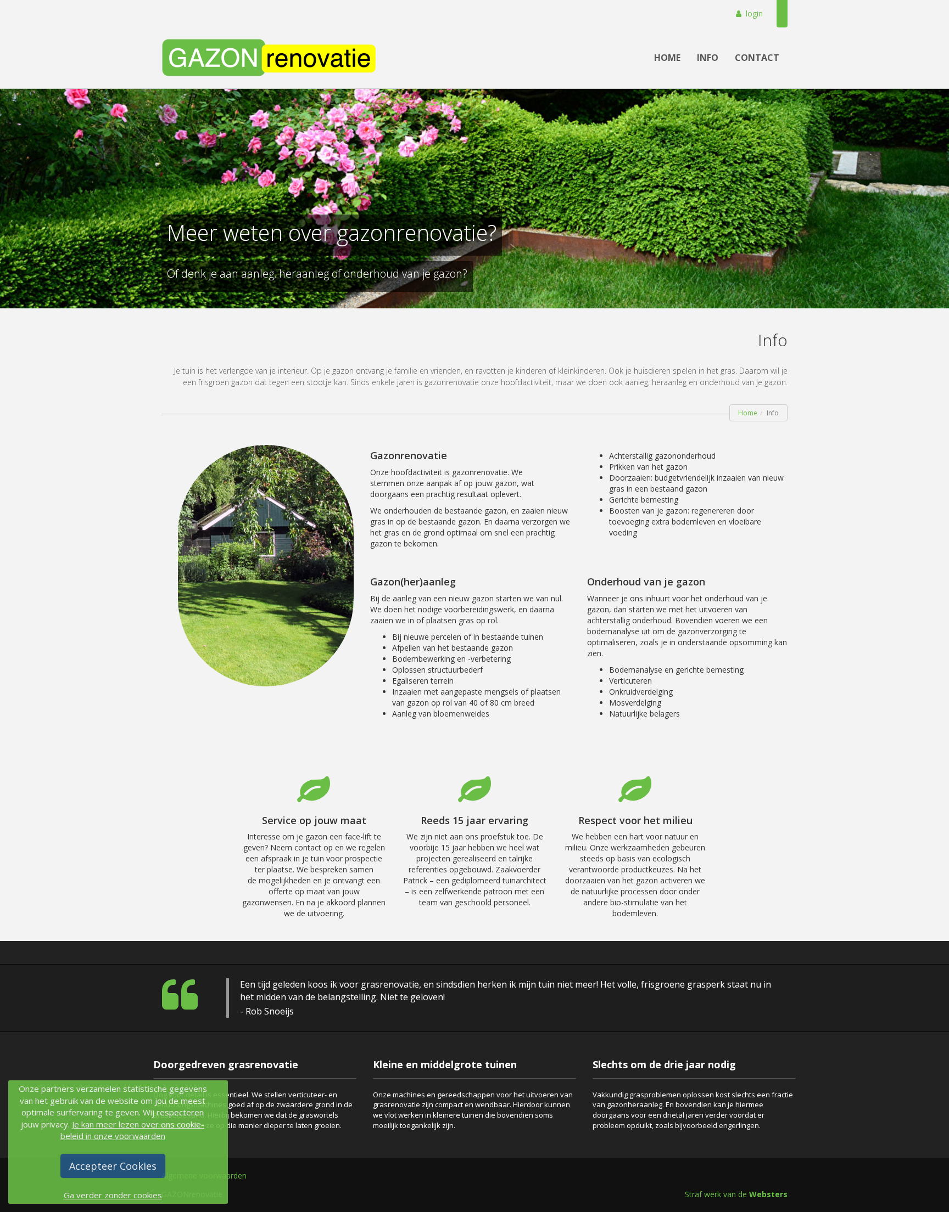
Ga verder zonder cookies (113, 1195)
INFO (707, 58)
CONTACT (757, 58)
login (753, 13)
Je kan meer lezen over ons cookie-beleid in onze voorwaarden (132, 1130)
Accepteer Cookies (113, 1165)
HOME (667, 58)
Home (747, 413)
